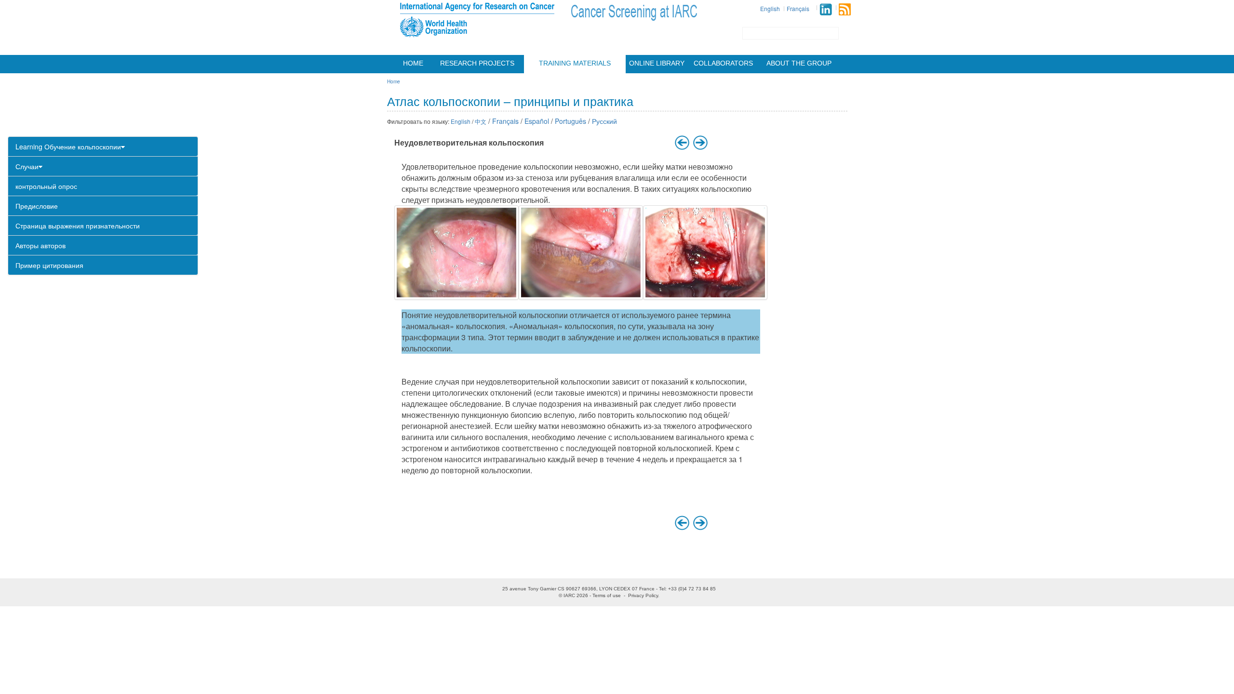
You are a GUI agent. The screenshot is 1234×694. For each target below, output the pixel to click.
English (770, 8)
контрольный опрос (46, 186)
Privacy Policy (643, 595)
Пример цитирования (49, 265)
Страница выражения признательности (77, 225)
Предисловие (36, 206)
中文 (480, 121)
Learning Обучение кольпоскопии (68, 146)
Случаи (27, 166)
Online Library (656, 63)
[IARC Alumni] (825, 9)
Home (413, 63)
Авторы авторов (40, 245)
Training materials (575, 63)
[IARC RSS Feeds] (845, 9)
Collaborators (723, 63)
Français (798, 8)
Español (536, 121)
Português (570, 121)
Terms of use (606, 595)
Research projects (477, 63)
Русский (604, 121)
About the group (799, 63)
